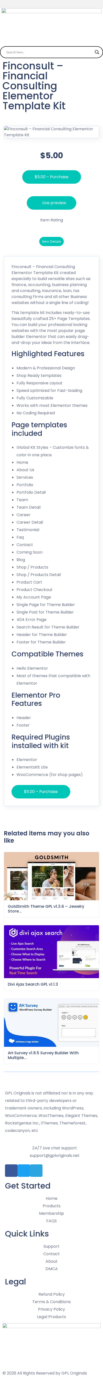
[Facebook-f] (11, 1170)
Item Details (51, 241)
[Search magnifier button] (97, 52)
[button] (51, 4)
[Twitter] (24, 1170)
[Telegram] (36, 1170)
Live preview (54, 203)
